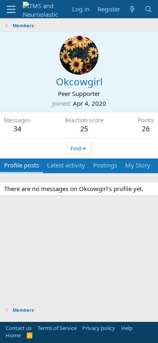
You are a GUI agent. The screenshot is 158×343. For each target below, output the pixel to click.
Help (126, 328)
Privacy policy (98, 328)
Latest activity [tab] (66, 165)
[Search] (148, 9)
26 (146, 128)
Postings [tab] (105, 165)
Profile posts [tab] (21, 165)
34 (17, 128)
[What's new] (132, 9)
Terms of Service (57, 328)
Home (13, 335)
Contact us (19, 328)
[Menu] (11, 9)
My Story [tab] (137, 165)
